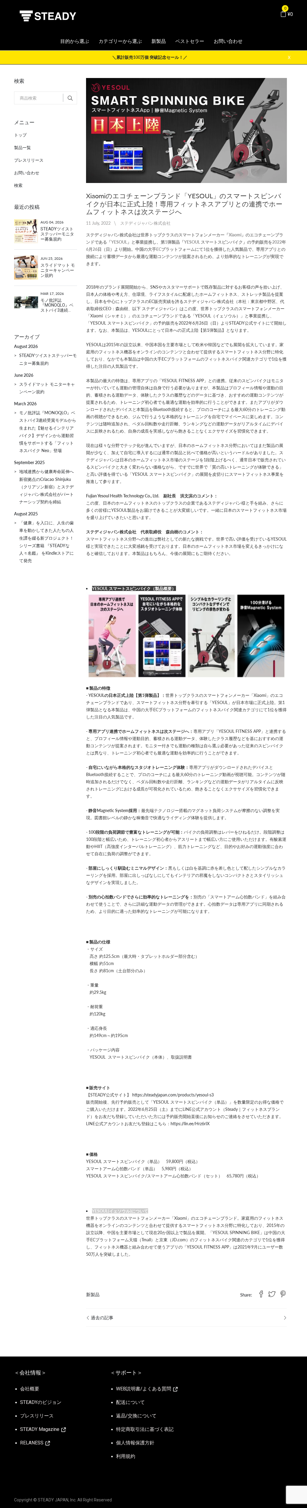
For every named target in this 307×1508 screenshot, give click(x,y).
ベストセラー (189, 41)
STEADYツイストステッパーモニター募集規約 (57, 233)
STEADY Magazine (40, 1429)
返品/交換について (136, 1416)
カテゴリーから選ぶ (120, 41)
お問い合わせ (228, 41)
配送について (130, 1402)
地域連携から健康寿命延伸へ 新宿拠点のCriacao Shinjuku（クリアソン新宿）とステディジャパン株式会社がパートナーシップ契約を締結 (48, 486)
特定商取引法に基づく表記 (145, 1429)
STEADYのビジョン (40, 1402)
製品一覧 (22, 147)
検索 (18, 185)
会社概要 (29, 1389)
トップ (20, 134)
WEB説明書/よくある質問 (144, 1389)
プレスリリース (28, 160)
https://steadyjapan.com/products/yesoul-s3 (173, 1094)
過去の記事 (101, 1317)
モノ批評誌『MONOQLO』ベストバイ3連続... (56, 305)
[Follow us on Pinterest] (283, 1294)
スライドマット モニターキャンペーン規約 (57, 270)
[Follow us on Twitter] (272, 1294)
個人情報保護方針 (135, 1443)
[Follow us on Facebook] (261, 1294)
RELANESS (32, 1443)
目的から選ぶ (74, 41)
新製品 (158, 41)
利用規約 (125, 1456)
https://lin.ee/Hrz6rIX (190, 1123)
